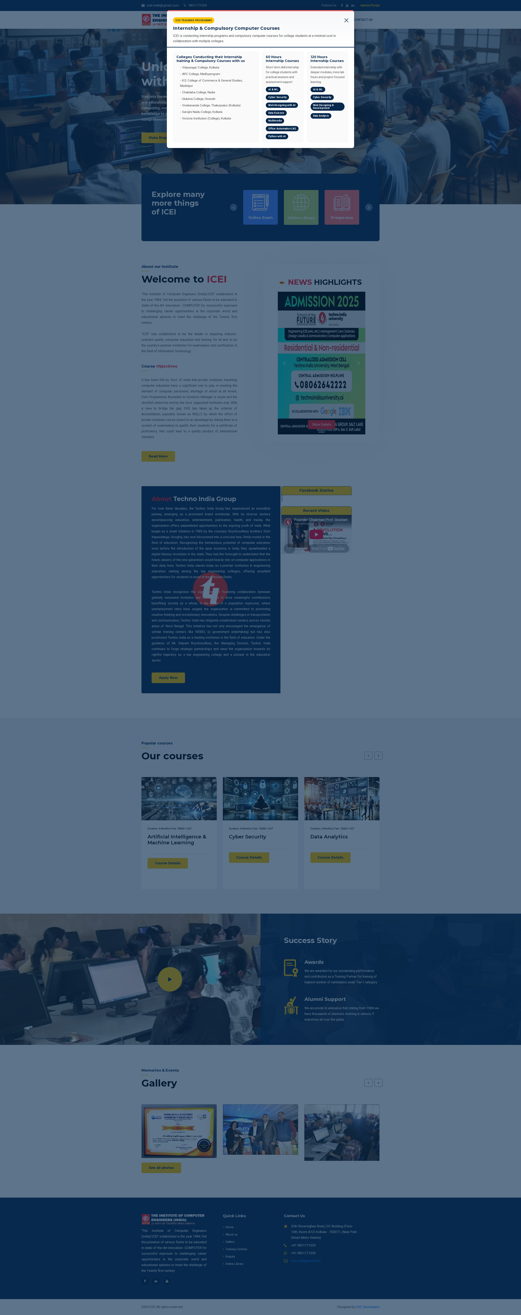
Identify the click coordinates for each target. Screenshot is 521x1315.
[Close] (346, 18)
